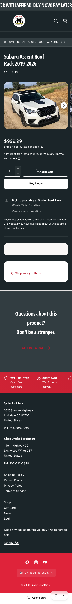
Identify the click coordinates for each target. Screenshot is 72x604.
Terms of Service (15, 491)
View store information (26, 211)
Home (11, 41)
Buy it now (35, 183)
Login (7, 518)
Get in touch (33, 348)
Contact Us (11, 542)
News (7, 513)
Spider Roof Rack (40, 585)
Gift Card (10, 507)
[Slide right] (64, 105)
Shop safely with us (28, 273)
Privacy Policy (13, 485)
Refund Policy (13, 480)
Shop (7, 502)
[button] (6, 21)
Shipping (9, 146)
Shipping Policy (14, 474)
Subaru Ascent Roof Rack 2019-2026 (41, 41)
